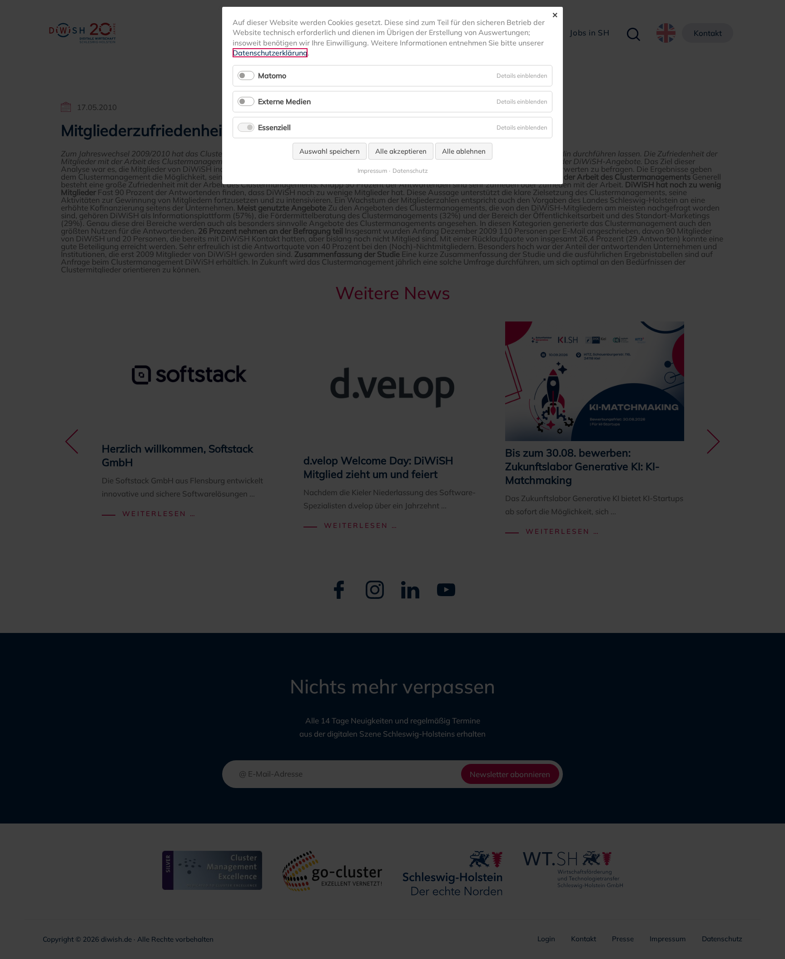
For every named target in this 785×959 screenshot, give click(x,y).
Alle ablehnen (464, 151)
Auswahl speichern (329, 151)
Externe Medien (284, 101)
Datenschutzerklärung (270, 52)
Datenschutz (410, 171)
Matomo (272, 75)
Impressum (372, 171)
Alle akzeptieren (401, 151)
